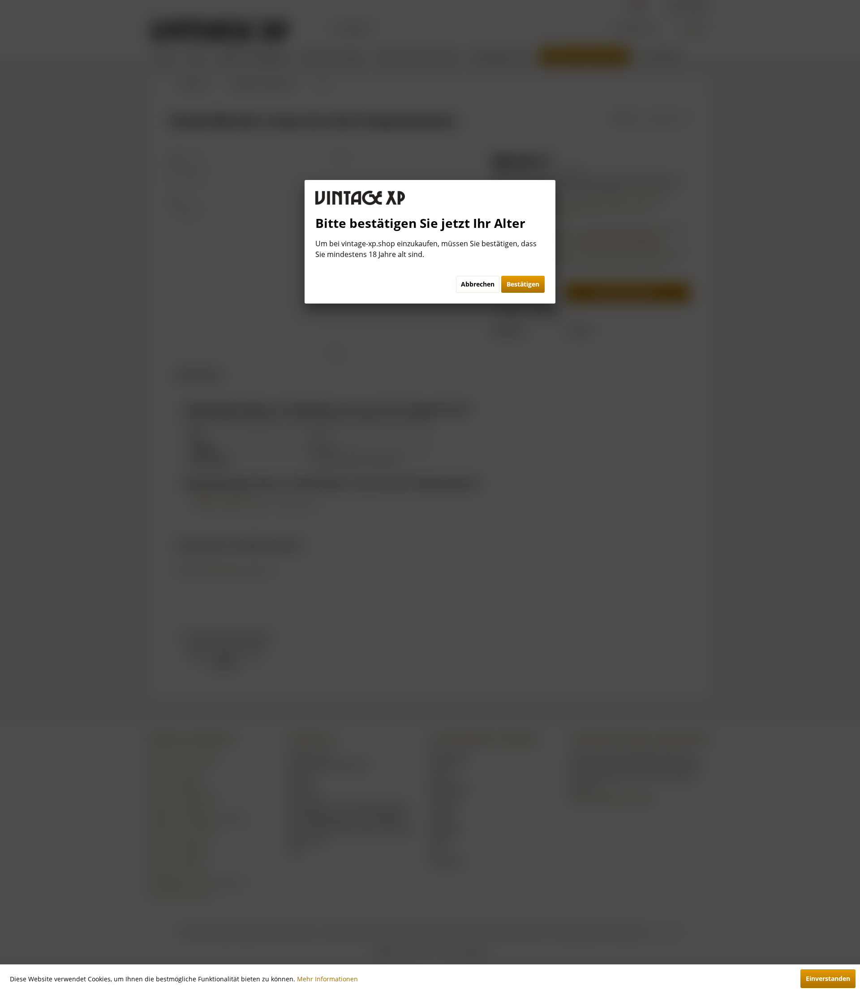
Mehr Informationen (327, 979)
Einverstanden (828, 978)
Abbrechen (477, 284)
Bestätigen (523, 284)
